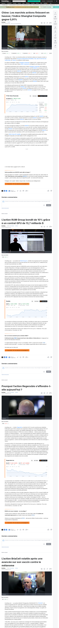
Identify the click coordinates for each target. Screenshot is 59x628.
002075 (22, 119)
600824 (35, 68)
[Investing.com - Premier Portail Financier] (6, 1)
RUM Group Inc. (24, 260)
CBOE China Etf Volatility (15, 134)
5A (16, 102)
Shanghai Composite (24, 62)
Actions (9, 22)
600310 (34, 72)
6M (12, 102)
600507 (21, 79)
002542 (30, 89)
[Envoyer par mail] (23, 190)
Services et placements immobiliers (25, 58)
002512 (35, 117)
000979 (41, 116)
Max (19, 102)
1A (14, 102)
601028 (35, 81)
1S (8, 102)
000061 (22, 86)
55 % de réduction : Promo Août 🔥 (34, 1)
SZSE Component (25, 64)
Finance (14, 60)
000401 (24, 88)
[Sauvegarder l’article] (44, 23)
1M (10, 102)
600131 (26, 76)
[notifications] (54, 1)
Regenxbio (19, 427)
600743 (19, 71)
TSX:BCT (40, 603)
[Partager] (41, 23)
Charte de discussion (5, 208)
